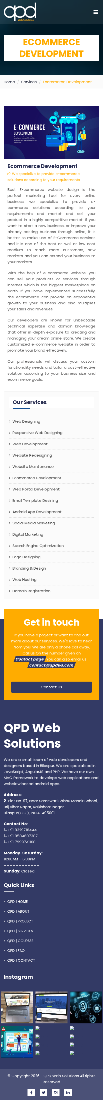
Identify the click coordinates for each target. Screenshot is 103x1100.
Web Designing (26, 421)
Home (9, 81)
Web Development (30, 444)
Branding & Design (29, 568)
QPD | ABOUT (18, 911)
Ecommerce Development (37, 477)
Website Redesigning (32, 455)
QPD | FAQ (15, 950)
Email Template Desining (35, 500)
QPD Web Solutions (32, 736)
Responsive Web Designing (37, 432)
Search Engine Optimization (38, 545)
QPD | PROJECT (19, 921)
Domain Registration (31, 590)
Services (29, 81)
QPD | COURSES (20, 940)
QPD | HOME (17, 901)
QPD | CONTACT (20, 960)
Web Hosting (24, 579)
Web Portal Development (36, 489)
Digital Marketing (27, 534)
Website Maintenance (33, 466)
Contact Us (51, 687)
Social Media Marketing (33, 523)
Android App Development (37, 511)
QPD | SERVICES (19, 930)
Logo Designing (26, 557)
